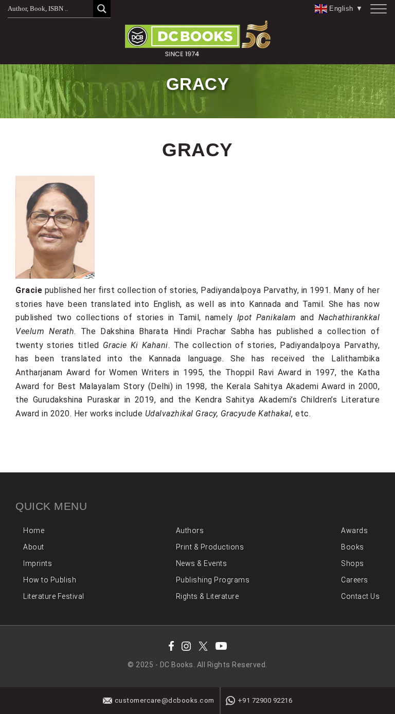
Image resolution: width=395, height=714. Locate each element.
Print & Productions (210, 547)
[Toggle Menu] (378, 9)
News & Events (201, 563)
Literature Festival (53, 596)
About (33, 547)
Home (33, 530)
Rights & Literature (207, 596)
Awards (354, 530)
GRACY (197, 149)
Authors (190, 530)
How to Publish (49, 580)
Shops (352, 563)
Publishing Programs (213, 580)
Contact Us (360, 596)
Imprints (37, 563)
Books (352, 547)
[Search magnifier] (102, 8)
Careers (354, 580)
